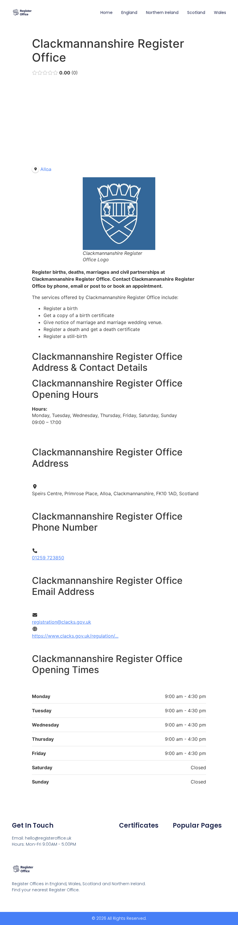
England (129, 12)
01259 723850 (48, 558)
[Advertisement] (119, 122)
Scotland (196, 12)
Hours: (39, 409)
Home (106, 12)
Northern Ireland (162, 12)
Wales (220, 12)
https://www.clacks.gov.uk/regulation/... (75, 636)
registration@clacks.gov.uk (61, 622)
